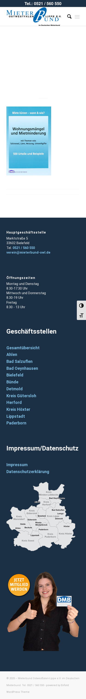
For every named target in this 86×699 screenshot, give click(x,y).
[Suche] (67, 16)
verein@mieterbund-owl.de (28, 253)
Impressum (17, 464)
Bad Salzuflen (19, 361)
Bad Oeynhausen (22, 368)
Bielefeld (14, 375)
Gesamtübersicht (23, 347)
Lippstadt (15, 416)
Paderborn (16, 423)
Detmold (14, 388)
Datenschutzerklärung (27, 471)
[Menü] (77, 16)
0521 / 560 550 (24, 248)
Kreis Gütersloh (21, 395)
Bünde (12, 381)
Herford (14, 402)
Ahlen (11, 354)
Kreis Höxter (18, 409)
